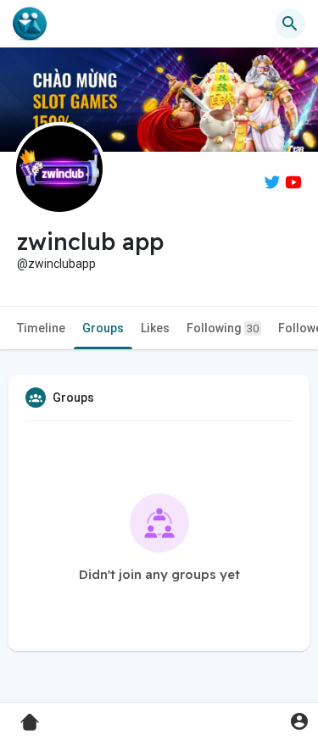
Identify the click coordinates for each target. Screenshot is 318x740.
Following (223, 328)
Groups (103, 328)
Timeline (41, 328)
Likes (155, 328)
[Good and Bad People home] (30, 24)
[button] (299, 721)
